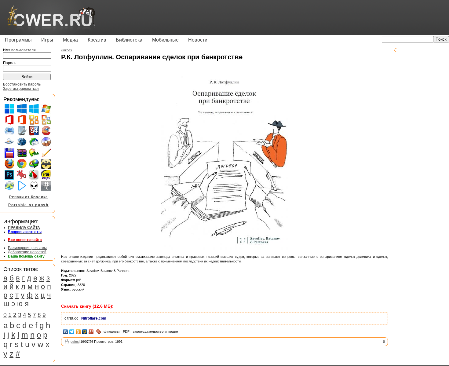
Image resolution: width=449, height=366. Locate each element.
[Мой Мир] (85, 332)
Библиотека (129, 39)
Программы (18, 39)
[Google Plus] (91, 332)
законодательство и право (155, 331)
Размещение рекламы (27, 248)
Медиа (70, 39)
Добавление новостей (27, 252)
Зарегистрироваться (21, 88)
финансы (111, 331)
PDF (126, 331)
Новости (197, 39)
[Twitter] (72, 332)
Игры (47, 39)
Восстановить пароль (22, 84)
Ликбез (66, 50)
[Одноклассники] (78, 332)
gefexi (75, 341)
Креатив (97, 39)
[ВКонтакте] (65, 332)
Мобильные (165, 39)
